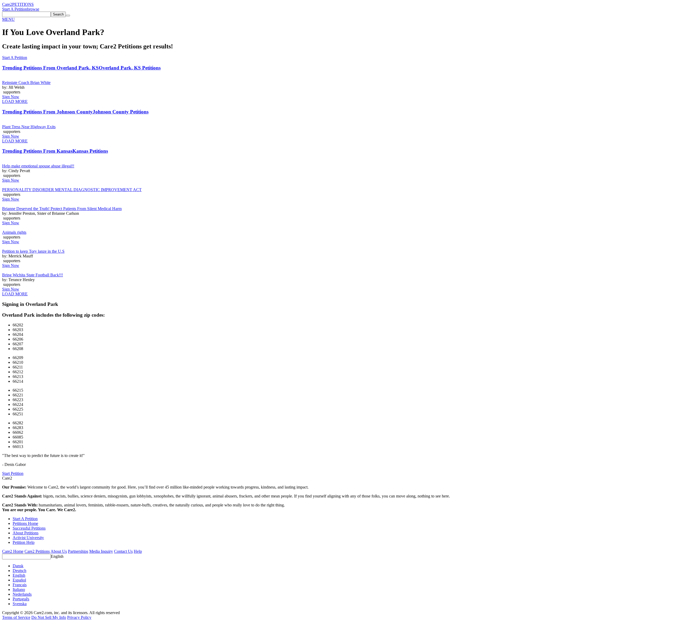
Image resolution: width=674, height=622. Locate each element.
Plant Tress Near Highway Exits (29, 127)
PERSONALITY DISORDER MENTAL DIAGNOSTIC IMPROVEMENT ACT (72, 189)
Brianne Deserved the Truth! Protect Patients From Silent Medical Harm (62, 208)
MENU (8, 19)
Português (21, 599)
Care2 (7, 4)
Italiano (19, 589)
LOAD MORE (15, 101)
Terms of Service (16, 617)
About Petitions (25, 533)
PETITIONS (23, 4)
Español (19, 580)
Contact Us (123, 551)
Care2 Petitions (37, 551)
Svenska (20, 603)
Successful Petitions (29, 528)
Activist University (28, 537)
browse (33, 9)
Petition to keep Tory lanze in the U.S (33, 251)
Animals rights (14, 232)
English (57, 556)
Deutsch (19, 570)
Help (138, 551)
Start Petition (12, 473)
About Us (59, 551)
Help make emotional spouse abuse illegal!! (38, 166)
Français (20, 585)
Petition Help (23, 542)
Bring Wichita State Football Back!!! (32, 275)
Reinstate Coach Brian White (26, 82)
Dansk (18, 566)
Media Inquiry (101, 551)
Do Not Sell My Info (48, 617)
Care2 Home (12, 551)
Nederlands (22, 594)
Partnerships (78, 551)
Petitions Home (25, 523)
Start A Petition (14, 9)
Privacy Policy (79, 617)
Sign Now (10, 96)
